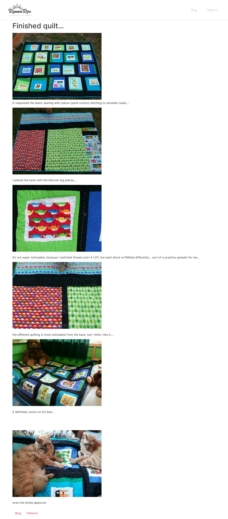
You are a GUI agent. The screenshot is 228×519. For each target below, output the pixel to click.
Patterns (212, 10)
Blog (194, 10)
